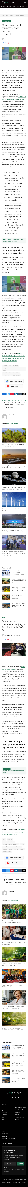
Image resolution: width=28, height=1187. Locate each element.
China (4, 839)
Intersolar (21, 99)
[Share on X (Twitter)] (5, 43)
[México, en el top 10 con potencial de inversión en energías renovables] (14, 53)
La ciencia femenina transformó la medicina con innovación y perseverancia (13, 1007)
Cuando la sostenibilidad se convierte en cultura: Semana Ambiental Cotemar (13, 921)
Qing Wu (5, 849)
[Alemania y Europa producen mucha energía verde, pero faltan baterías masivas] (14, 456)
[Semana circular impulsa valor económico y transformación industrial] (6, 573)
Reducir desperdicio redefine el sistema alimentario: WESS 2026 (19, 580)
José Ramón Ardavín (14, 372)
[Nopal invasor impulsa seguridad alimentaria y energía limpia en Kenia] (14, 435)
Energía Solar (6, 21)
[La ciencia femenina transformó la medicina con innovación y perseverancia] (14, 997)
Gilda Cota (9, 839)
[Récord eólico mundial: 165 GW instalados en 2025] (14, 499)
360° (4, 617)
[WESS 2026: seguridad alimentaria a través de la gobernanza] (6, 597)
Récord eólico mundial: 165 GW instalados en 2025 (13, 509)
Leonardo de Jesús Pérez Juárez (10, 844)
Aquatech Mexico (7, 365)
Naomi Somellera (7, 846)
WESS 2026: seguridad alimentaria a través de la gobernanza (18, 597)
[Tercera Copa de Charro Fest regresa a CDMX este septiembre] (14, 976)
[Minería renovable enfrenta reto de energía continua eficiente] (6, 605)
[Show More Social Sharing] (11, 43)
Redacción (9, 39)
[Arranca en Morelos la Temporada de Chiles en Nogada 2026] (14, 933)
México (22, 844)
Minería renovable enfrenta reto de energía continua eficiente (18, 605)
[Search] (23, 2)
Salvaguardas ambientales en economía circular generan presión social (18, 588)
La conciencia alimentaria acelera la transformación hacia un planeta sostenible (13, 1029)
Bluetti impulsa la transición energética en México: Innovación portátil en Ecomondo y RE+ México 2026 (13, 553)
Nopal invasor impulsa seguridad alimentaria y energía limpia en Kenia (14, 445)
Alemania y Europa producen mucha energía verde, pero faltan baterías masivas (14, 467)
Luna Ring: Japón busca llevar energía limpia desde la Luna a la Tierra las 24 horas (13, 488)
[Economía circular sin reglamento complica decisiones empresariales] (14, 954)
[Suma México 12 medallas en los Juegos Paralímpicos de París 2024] (14, 649)
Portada (3, 15)
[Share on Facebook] (3, 43)
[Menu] (25, 2)
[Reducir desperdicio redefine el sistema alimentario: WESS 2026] (6, 581)
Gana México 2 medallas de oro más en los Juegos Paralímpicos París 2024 (14, 770)
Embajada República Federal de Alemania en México (13, 369)
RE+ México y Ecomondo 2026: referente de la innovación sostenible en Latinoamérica (14, 531)
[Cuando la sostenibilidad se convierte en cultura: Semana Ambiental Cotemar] (14, 911)
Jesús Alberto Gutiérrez (8, 841)
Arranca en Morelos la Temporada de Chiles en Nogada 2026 (14, 943)
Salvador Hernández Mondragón (16, 849)
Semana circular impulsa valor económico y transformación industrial (18, 572)
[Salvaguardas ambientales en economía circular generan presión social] (6, 589)
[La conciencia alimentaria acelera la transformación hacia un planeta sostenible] (14, 1019)
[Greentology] (10, 2)
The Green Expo (6, 375)
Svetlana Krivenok (7, 851)
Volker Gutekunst (16, 375)
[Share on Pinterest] (8, 43)
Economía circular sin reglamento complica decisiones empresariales (13, 964)
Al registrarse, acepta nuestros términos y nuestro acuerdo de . (14, 1169)
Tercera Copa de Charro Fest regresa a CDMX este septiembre (12, 986)
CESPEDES (15, 365)
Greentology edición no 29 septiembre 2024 (20, 404)
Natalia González (17, 846)
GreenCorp (20, 6)
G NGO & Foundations (8, 6)
